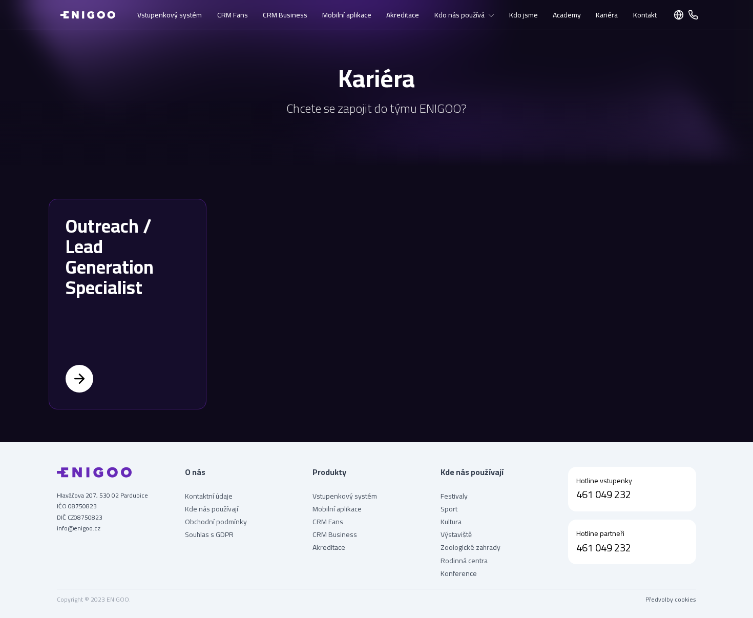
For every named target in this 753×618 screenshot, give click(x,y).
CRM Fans (232, 15)
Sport (449, 509)
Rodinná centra (464, 560)
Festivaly (454, 496)
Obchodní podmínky (216, 522)
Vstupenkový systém (169, 15)
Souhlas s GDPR (209, 534)
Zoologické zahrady (470, 547)
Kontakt (645, 15)
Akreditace (402, 15)
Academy (567, 15)
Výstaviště (456, 534)
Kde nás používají (211, 509)
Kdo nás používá (459, 15)
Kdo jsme (523, 15)
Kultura (451, 522)
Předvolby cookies (670, 599)
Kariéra (607, 15)
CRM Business (285, 15)
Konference (459, 573)
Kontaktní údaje (209, 496)
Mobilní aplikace (346, 15)
